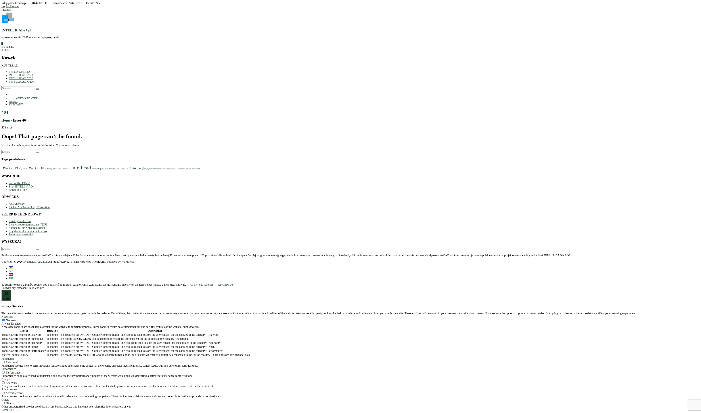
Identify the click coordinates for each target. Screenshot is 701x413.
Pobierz (13, 101)
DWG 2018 (36, 168)
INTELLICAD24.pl (16, 30)
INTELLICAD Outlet (21, 81)
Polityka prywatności (21, 234)
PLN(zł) (6, 9)
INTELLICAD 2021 (21, 75)
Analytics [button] (6, 379)
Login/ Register (10, 6)
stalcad (188, 169)
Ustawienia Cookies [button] (201, 284)
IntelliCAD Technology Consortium (29, 207)
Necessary (12, 320)
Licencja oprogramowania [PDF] (28, 224)
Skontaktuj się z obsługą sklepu (27, 227)
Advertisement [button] (9, 389)
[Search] (37, 89)
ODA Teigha (138, 168)
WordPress (127, 261)
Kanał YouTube (18, 189)
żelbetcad (196, 169)
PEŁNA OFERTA (19, 71)
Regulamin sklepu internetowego (28, 231)
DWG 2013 (9, 168)
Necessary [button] (7, 316)
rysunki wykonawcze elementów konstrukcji (166, 169)
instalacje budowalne (53, 169)
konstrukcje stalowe (100, 169)
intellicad (81, 167)
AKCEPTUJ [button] (225, 284)
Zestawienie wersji (23, 97)
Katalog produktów (20, 221)
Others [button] (5, 399)
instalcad (66, 169)
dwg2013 (23, 169)
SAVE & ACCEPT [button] (12, 409)
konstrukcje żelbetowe (118, 169)
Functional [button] (7, 358)
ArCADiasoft (16, 203)
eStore (84, 261)
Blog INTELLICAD (21, 186)
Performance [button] (8, 368)
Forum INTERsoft (19, 183)
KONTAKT (16, 104)
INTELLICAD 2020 (21, 78)
